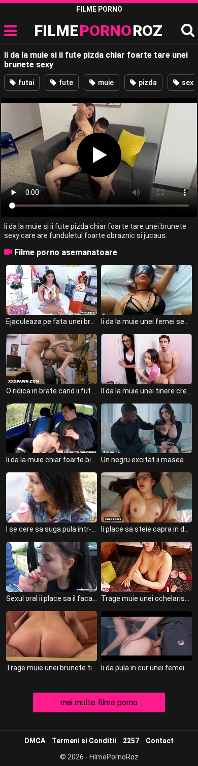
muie (105, 82)
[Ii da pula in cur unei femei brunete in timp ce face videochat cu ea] (146, 636)
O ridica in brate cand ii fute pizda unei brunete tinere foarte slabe (51, 391)
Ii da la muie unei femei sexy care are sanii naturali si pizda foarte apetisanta (146, 321)
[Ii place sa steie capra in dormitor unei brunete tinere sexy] (146, 497)
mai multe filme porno (99, 702)
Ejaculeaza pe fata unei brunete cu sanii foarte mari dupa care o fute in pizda (51, 321)
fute (65, 82)
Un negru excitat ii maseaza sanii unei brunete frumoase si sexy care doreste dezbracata (146, 460)
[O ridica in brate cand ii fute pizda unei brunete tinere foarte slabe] (51, 359)
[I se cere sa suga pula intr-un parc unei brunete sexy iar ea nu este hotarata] (51, 497)
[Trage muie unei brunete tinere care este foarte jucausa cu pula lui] (51, 636)
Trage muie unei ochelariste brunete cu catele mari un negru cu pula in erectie (146, 598)
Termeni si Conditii (84, 741)
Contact (160, 741)
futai (25, 82)
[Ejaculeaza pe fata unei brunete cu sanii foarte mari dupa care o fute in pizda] (51, 290)
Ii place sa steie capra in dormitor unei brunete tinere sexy (146, 529)
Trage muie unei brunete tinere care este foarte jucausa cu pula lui (51, 668)
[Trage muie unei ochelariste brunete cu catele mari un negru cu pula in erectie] (146, 567)
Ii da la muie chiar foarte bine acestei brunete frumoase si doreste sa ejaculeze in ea (51, 460)
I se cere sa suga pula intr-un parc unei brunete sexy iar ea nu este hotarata (51, 529)
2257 (131, 741)
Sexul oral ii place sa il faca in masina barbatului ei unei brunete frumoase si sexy (51, 598)
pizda (147, 82)
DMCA (34, 741)
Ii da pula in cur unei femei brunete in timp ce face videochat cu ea (146, 668)
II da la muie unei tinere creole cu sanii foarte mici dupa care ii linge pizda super (146, 391)
